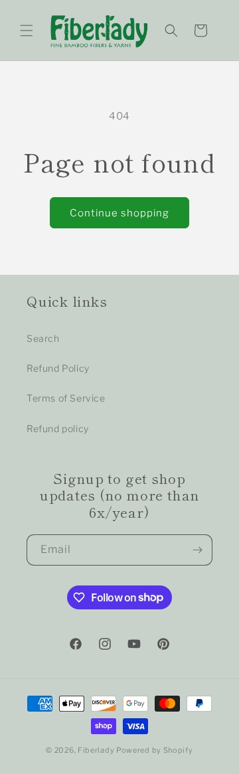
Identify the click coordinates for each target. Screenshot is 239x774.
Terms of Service (66, 398)
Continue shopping (119, 213)
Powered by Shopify (154, 750)
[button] (26, 30)
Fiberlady (96, 750)
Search (43, 338)
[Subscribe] (197, 550)
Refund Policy (58, 368)
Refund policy (58, 428)
